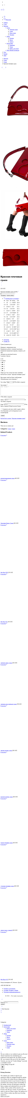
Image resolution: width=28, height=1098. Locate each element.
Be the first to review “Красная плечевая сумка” (13, 418)
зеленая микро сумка (6, 663)
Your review (4, 385)
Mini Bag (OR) (4, 572)
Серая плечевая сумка (7, 843)
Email (2, 404)
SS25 (5, 55)
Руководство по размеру (12, 298)
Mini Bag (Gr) (4, 622)
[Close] (1, 1009)
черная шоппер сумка (6, 750)
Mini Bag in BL (4, 979)
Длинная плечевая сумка (7, 886)
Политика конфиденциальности (12, 992)
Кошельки (12, 45)
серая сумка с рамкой (7, 930)
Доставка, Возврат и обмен (11, 990)
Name (3, 400)
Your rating (4, 382)
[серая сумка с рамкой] (14, 909)
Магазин (6, 26)
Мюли (11, 40)
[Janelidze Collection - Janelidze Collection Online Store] (5, 14)
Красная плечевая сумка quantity (9, 292)
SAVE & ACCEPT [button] (5, 1096)
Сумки (8, 28)
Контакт (5, 54)
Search (2, 1002)
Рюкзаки (12, 35)
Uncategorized (7, 1025)
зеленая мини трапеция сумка (9, 704)
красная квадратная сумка (8, 478)
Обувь (8, 36)
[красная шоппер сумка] (14, 774)
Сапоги (11, 42)
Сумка (11, 31)
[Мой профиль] (4, 17)
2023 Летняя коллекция (13, 50)
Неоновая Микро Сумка (7, 523)
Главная (6, 23)
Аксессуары (10, 43)
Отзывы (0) (6, 341)
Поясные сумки (14, 29)
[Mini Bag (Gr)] (14, 598)
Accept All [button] (11, 1064)
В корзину (3, 295)
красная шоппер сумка (7, 797)
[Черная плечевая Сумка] (1, 283)
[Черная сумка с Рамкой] (1, 285)
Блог (5, 52)
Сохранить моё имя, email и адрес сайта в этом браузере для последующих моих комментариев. (13, 410)
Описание (6, 340)
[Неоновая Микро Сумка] (14, 501)
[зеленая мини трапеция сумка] (14, 684)
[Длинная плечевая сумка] (14, 865)
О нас (5, 24)
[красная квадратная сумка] (14, 456)
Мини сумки (13, 33)
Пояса (11, 47)
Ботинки (12, 38)
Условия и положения (9, 989)
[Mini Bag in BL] (14, 956)
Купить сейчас (10, 295)
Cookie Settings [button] (5, 1064)
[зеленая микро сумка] (14, 643)
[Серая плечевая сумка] (14, 821)
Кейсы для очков (14, 49)
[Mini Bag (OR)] (14, 549)
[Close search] (2, 1007)
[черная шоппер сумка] (14, 728)
